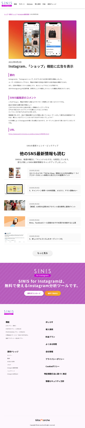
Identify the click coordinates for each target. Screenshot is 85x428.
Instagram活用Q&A (12, 374)
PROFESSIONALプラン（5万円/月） (16, 332)
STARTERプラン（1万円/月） (14, 329)
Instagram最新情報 (23, 14)
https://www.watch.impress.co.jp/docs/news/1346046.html (28, 134)
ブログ (9, 365)
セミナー (9, 355)
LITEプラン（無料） (11, 325)
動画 (8, 358)
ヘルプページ (11, 371)
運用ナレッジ (13, 14)
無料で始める (53, 293)
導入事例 (38, 4)
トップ (6, 14)
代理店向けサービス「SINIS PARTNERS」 (17, 335)
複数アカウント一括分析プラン (14, 338)
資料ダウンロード (34, 293)
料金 (44, 4)
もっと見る (42, 253)
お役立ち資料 (11, 361)
